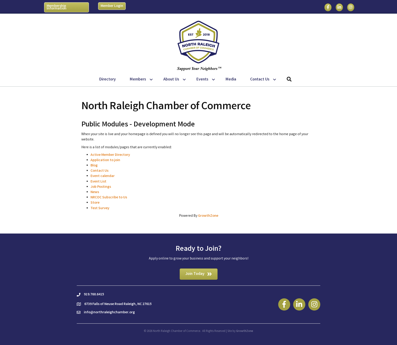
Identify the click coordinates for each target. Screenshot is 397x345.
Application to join (105, 160)
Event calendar (103, 176)
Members (138, 80)
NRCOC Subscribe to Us (109, 197)
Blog (94, 165)
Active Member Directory (110, 155)
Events (202, 80)
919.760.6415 (94, 294)
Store (95, 202)
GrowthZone (208, 216)
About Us (171, 80)
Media (231, 80)
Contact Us (259, 80)
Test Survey (100, 208)
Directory (107, 80)
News (95, 192)
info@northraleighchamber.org (109, 312)
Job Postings (101, 187)
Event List (98, 181)
